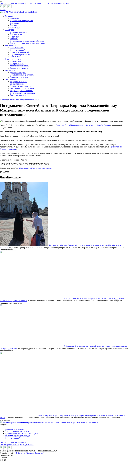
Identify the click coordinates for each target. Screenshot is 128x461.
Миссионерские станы (19, 66)
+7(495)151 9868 (27, 444)
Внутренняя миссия (18, 82)
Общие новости (17, 48)
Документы (10, 70)
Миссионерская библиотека (22, 88)
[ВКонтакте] (6, 7)
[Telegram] (2, 7)
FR (62, 3)
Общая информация (18, 32)
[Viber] (10, 7)
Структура (14, 36)
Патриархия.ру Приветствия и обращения (35, 168)
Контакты (14, 39)
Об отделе (9, 30)
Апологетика (15, 61)
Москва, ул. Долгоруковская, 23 (13, 3)
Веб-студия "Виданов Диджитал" (30, 453)
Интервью (14, 23)
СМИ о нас (15, 57)
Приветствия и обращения (21, 21)
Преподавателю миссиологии (22, 93)
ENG (66, 3)
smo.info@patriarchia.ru (51, 3)
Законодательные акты (19, 77)
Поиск (3, 10)
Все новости (10, 45)
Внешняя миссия (17, 84)
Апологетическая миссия (21, 86)
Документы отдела (18, 72)
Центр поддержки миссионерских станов (27, 43)
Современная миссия (19, 68)
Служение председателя (20, 54)
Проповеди (15, 27)
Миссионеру (10, 79)
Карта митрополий (18, 95)
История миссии (17, 63)
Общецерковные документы (22, 75)
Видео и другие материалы (21, 91)
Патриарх (9, 16)
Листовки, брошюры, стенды (17, 436)
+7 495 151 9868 (34, 3)
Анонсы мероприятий (19, 52)
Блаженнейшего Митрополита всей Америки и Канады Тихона (83, 125)
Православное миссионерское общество (27, 41)
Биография (14, 18)
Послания (14, 25)
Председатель (16, 34)
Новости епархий (17, 50)
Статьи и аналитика (13, 59)
